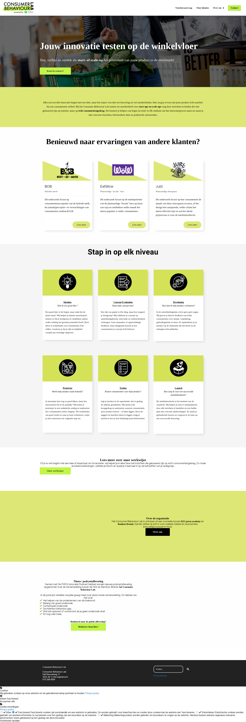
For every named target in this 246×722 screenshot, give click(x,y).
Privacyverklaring (160, 676)
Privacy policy (92, 693)
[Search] (188, 669)
